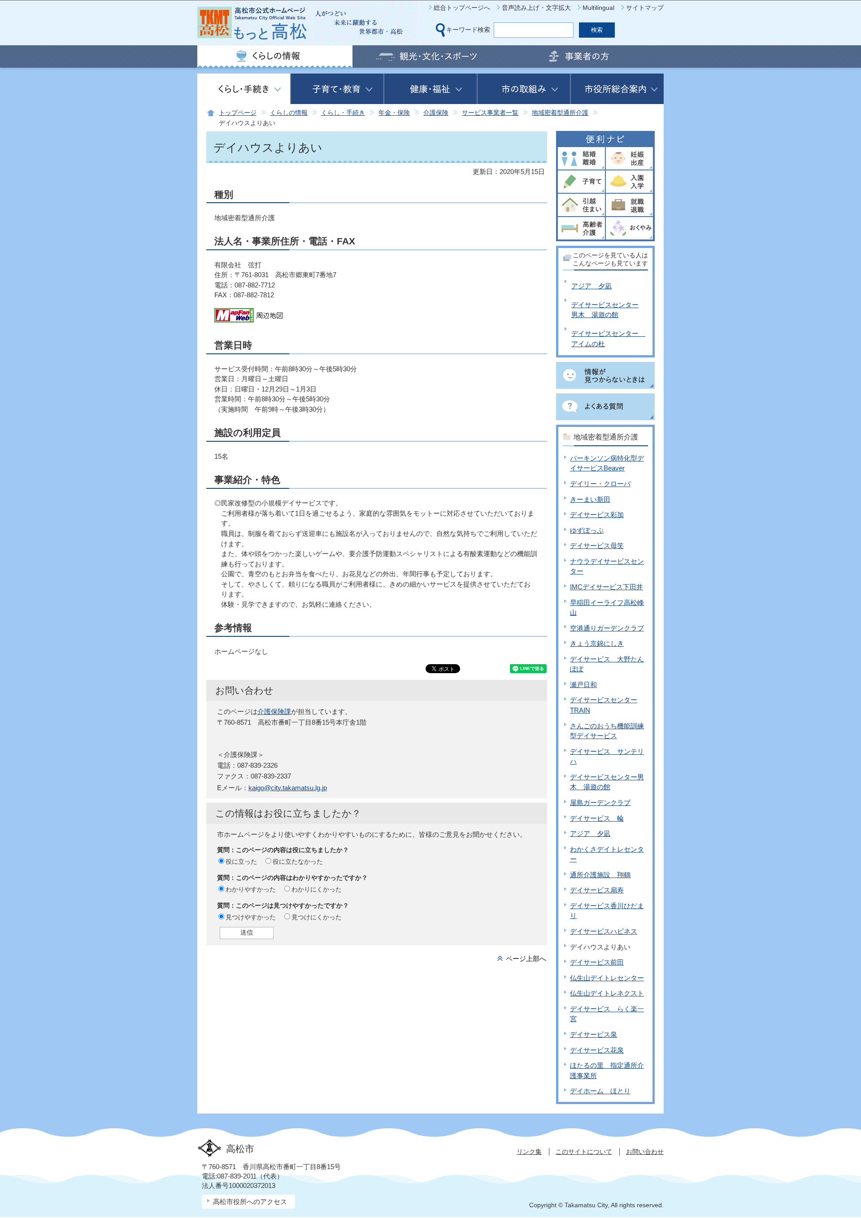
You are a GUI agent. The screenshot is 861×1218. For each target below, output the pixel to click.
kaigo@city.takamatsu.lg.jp (287, 788)
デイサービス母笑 (597, 545)
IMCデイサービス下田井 (606, 587)
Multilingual (598, 7)
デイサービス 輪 (597, 818)
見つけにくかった (316, 917)
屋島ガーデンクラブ (600, 802)
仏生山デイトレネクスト (607, 993)
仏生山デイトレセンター (607, 978)
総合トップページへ (462, 7)
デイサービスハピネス (603, 931)
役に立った (241, 861)
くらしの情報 (289, 112)
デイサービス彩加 (597, 514)
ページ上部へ (526, 958)
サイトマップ (645, 7)
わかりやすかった (251, 889)
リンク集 (529, 1151)
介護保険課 (274, 711)
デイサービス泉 (593, 1034)
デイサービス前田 (597, 962)
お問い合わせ (645, 1151)
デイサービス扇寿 (597, 890)
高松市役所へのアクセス (250, 1201)
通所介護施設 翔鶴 (600, 875)
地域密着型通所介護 (560, 112)
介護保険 (435, 112)
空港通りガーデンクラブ (607, 628)
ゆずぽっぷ (587, 530)
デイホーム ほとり (600, 1091)
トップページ (238, 112)
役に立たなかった (298, 861)
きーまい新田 (590, 499)
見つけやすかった (251, 917)
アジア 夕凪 (591, 286)
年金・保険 (394, 112)
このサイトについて (584, 1151)
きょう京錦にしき (597, 643)
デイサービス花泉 (597, 1050)
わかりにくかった (316, 889)
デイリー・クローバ (600, 483)
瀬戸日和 (583, 684)
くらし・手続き (343, 112)
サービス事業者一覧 (490, 112)
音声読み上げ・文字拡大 (536, 7)
